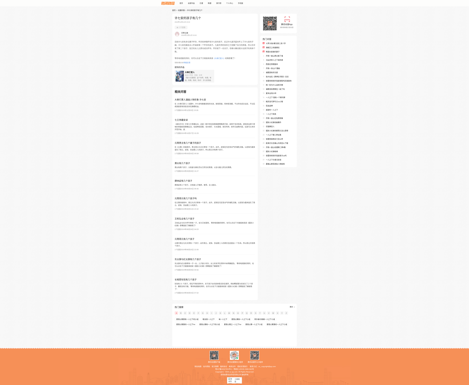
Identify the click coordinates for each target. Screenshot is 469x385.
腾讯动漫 (168, 3)
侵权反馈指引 (242, 366)
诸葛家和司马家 (272, 72)
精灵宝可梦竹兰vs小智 (274, 102)
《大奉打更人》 (219, 58)
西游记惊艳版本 (272, 64)
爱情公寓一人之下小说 (253, 324)
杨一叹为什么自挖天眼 (274, 85)
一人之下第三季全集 (273, 135)
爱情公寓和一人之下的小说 (209, 324)
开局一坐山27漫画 (273, 68)
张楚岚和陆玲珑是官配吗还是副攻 (279, 81)
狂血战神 (269, 106)
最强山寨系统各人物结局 (275, 164)
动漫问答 (181, 10)
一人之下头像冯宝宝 (273, 160)
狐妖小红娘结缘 (272, 151)
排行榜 (218, 3)
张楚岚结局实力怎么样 (274, 139)
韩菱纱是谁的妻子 (273, 52)
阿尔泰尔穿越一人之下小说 (264, 319)
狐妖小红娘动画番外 (273, 122)
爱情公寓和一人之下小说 (240, 319)
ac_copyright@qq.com (267, 366)
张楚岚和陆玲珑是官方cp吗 (276, 156)
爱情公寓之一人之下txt (232, 324)
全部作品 (191, 3)
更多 (291, 307)
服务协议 (223, 366)
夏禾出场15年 (271, 93)
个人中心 (229, 3)
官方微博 (215, 366)
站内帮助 (206, 366)
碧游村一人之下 (272, 110)
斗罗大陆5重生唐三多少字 (276, 43)
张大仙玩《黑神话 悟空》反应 (277, 77)
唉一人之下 (223, 319)
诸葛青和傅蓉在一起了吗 (275, 89)
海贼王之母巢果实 (273, 48)
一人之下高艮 (271, 114)
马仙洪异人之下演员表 (274, 60)
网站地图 (198, 366)
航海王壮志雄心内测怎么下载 (277, 143)
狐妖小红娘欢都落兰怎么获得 (277, 131)
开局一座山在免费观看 (274, 118)
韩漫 (209, 3)
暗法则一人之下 (209, 319)
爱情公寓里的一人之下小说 (277, 324)
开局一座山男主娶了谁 (274, 56)
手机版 (240, 3)
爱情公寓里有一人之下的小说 (187, 319)
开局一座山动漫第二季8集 (276, 147)
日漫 (201, 3)
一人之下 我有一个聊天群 (275, 97)
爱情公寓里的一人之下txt (185, 324)
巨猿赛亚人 (270, 126)
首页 (181, 3)
